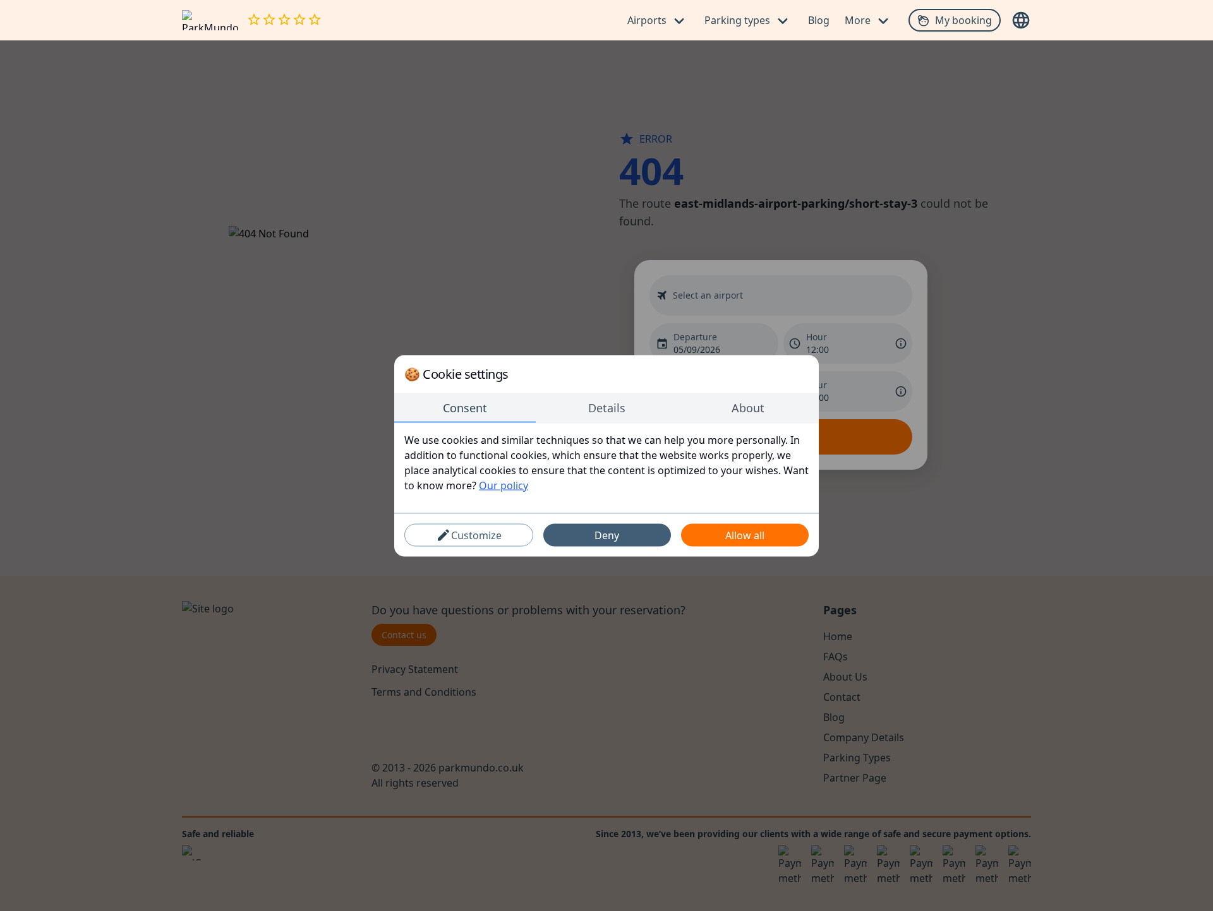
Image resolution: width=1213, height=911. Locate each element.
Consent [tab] (465, 407)
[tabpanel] (606, 462)
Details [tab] (606, 407)
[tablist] (606, 408)
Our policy (503, 485)
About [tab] (748, 407)
